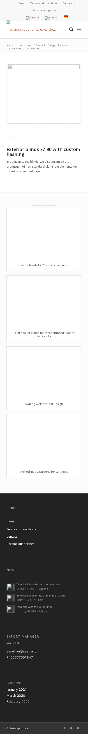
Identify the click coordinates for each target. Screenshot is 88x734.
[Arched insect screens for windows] (44, 439)
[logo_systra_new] (36, 29)
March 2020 (16, 695)
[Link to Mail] (78, 728)
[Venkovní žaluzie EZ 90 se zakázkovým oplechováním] (44, 93)
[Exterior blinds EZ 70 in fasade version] (44, 233)
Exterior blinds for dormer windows (38, 584)
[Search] (69, 29)
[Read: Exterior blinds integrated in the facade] (11, 598)
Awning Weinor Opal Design (44, 404)
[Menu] (79, 29)
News (21, 3)
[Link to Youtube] (71, 728)
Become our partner (45, 10)
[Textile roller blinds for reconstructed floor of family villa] (44, 301)
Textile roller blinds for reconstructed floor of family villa (44, 334)
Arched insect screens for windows (44, 472)
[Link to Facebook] (64, 728)
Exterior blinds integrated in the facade (41, 595)
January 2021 (17, 689)
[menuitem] (21, 3)
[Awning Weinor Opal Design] (44, 372)
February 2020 (18, 701)
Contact (67, 3)
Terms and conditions (43, 3)
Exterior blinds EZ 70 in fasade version (44, 265)
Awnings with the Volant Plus (34, 606)
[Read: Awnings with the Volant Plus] (11, 609)
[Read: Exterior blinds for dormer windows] (11, 587)
